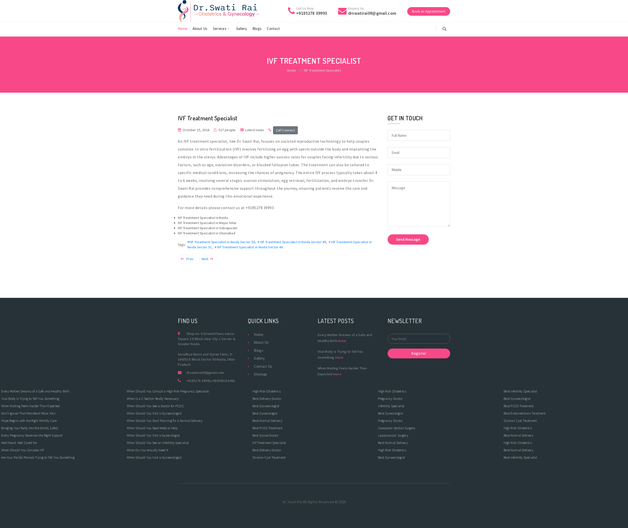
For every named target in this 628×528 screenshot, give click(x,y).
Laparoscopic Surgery (393, 435)
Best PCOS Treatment (267, 428)
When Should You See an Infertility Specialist (158, 442)
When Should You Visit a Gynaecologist (154, 413)
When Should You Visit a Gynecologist (153, 435)
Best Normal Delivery (267, 420)
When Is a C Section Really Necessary (153, 398)
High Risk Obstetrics (266, 391)
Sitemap (260, 374)
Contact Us (263, 366)
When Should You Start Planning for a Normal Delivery (165, 420)
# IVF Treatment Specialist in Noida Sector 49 (292, 242)
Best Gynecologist (264, 413)
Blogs (257, 28)
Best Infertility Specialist (520, 391)
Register (418, 353)
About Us (200, 28)
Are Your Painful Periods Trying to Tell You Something (38, 457)
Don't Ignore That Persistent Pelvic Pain (28, 413)
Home (182, 28)
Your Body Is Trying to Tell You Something (30, 398)
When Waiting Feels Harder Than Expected (30, 406)
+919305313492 (223, 380)
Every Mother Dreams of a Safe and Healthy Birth (35, 391)
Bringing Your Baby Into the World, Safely (29, 428)
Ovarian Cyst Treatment (269, 457)
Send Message (408, 239)
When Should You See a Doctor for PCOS (155, 406)
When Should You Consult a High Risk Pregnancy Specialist (168, 391)
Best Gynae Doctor (265, 435)
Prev (190, 259)
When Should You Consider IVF (22, 450)
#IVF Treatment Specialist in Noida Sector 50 (221, 242)
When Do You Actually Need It (147, 450)
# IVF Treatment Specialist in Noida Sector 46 (249, 247)
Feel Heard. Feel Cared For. (19, 442)
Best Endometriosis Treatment (525, 413)
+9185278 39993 (198, 380)
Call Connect (285, 130)
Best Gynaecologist (265, 406)
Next (205, 259)
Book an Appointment (428, 11)
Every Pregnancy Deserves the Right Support (32, 435)
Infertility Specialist (391, 406)
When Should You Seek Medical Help (152, 428)
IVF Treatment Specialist (269, 442)
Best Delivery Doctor (266, 398)
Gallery (241, 28)
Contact (273, 28)
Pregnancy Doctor (390, 398)
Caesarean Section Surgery (397, 428)
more (342, 341)
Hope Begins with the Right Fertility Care (29, 420)
